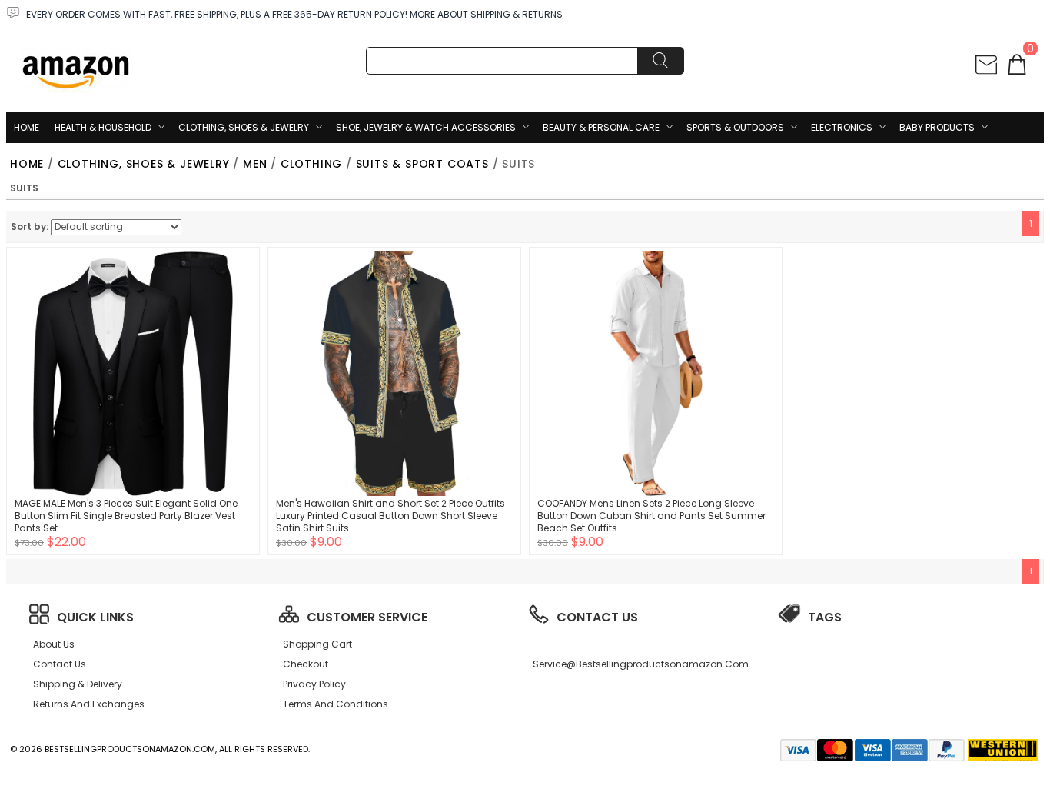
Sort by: (29, 226)
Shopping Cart (317, 644)
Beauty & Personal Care (601, 127)
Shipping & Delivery (77, 684)
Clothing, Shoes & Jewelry (243, 127)
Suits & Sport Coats (422, 163)
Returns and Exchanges (89, 704)
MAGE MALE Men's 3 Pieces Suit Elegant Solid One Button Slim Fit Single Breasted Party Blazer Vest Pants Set (126, 515)
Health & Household (103, 127)
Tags (825, 617)
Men (255, 163)
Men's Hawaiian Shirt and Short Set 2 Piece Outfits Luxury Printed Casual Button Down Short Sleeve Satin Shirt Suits (390, 515)
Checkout (305, 664)
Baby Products (937, 127)
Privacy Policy (314, 684)
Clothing (311, 163)
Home (26, 127)
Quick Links (95, 617)
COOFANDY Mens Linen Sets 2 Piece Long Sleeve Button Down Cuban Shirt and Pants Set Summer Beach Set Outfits (651, 515)
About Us (54, 644)
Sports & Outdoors (735, 127)
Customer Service (367, 617)
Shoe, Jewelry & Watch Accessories (426, 127)
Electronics (841, 127)
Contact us (59, 664)
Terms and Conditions (335, 704)
